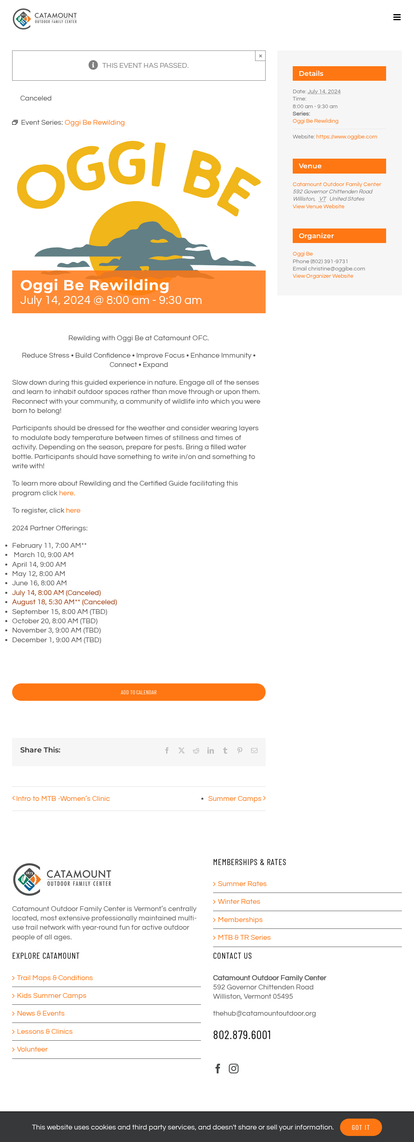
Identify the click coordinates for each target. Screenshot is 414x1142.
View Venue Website (318, 207)
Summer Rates (242, 884)
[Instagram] (234, 1068)
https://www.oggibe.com (346, 137)
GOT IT (361, 1127)
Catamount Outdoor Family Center (337, 184)
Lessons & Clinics (45, 1031)
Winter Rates (239, 901)
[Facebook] (218, 1068)
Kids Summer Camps (52, 996)
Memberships (240, 920)
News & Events (41, 1013)
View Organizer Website (323, 276)
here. (67, 493)
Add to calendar (138, 692)
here (72, 510)
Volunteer (32, 1049)
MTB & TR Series (244, 937)
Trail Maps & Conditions (55, 978)
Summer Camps (235, 799)
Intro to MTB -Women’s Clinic (63, 799)
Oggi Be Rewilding (315, 121)
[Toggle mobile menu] (397, 17)
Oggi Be (303, 254)
